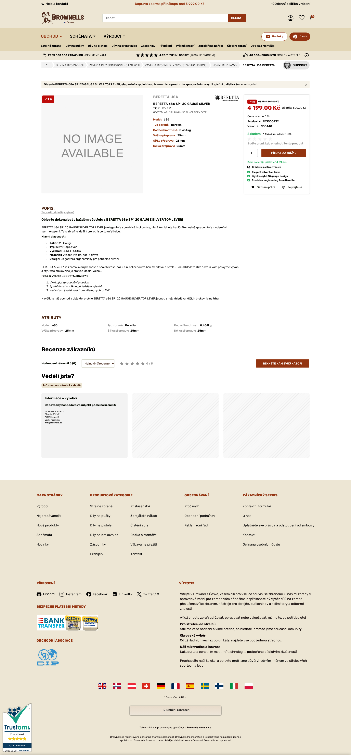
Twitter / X (151, 594)
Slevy (303, 36)
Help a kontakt (56, 4)
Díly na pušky (74, 46)
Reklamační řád (196, 525)
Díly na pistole (97, 46)
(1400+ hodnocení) (187, 55)
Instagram (73, 594)
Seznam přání (302, 18)
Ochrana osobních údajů (261, 544)
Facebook (100, 594)
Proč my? (191, 506)
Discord (49, 594)
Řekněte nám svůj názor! (282, 363)
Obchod (49, 36)
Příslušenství (185, 46)
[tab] (61, 385)
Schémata (81, 36)
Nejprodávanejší (49, 516)
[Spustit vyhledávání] (237, 18)
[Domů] (46, 65)
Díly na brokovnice (124, 46)
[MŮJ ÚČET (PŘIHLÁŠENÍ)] (291, 18)
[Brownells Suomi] (219, 686)
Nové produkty (48, 525)
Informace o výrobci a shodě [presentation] (62, 385)
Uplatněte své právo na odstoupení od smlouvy (278, 525)
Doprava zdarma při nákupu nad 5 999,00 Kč (169, 4)
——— (280, 45)
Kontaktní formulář (257, 506)
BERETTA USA (165, 97)
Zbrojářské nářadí (210, 45)
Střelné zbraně (51, 46)
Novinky (43, 544)
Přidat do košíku (284, 153)
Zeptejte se (295, 187)
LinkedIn (125, 594)
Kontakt (136, 554)
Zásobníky (148, 46)
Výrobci (112, 36)
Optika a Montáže (262, 46)
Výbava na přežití (143, 544)
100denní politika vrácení (290, 4)
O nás (247, 516)
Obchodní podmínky (199, 516)
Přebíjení (165, 46)
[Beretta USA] (227, 98)
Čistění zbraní (237, 46)
